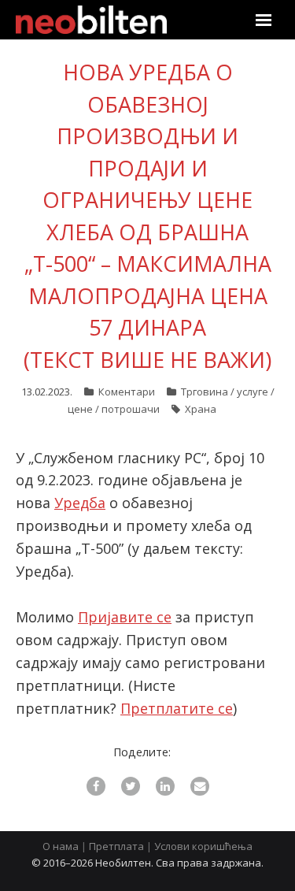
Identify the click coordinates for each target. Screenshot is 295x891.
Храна (200, 409)
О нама (60, 846)
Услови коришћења (203, 846)
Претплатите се (176, 708)
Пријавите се (124, 616)
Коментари (126, 391)
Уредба (79, 502)
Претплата (116, 846)
